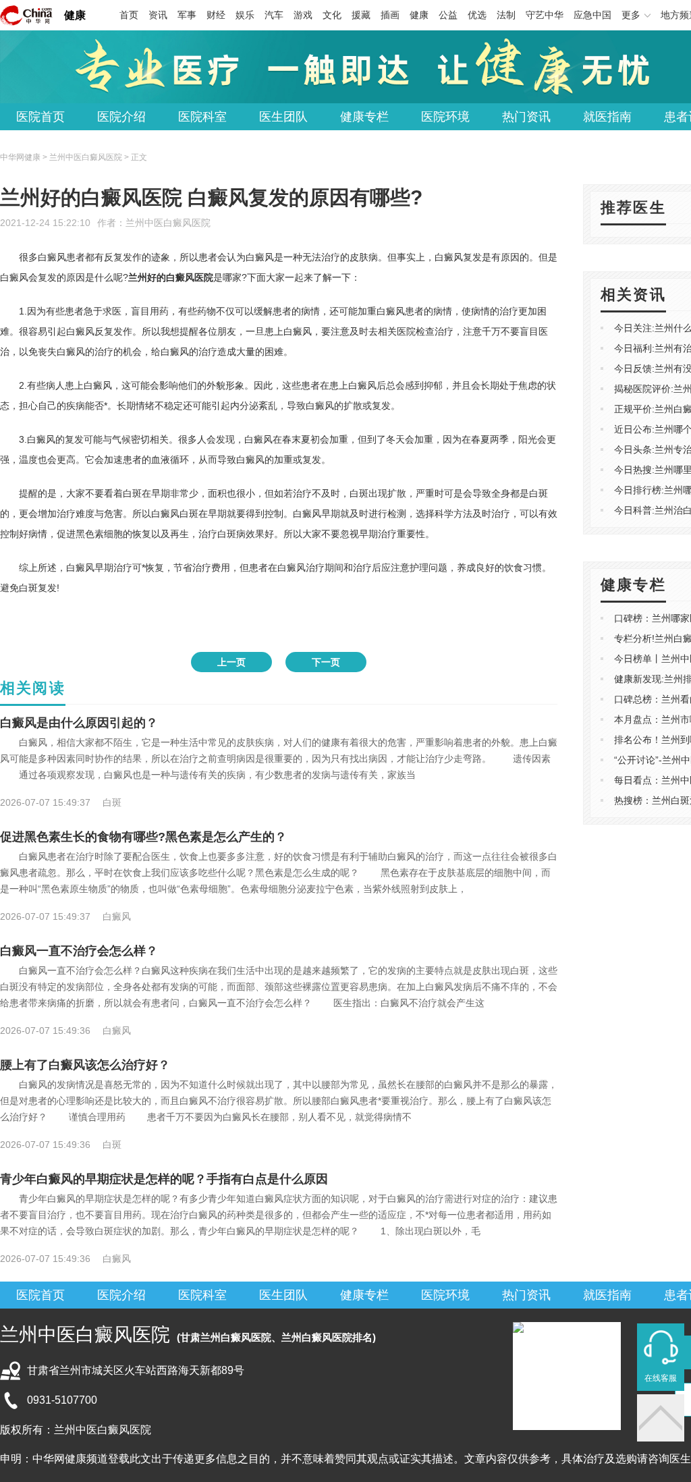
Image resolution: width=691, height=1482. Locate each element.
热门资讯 (526, 117)
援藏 (361, 14)
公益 (448, 14)
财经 (215, 14)
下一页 (326, 662)
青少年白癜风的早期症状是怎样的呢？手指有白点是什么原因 (164, 1179)
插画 (390, 14)
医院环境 (445, 117)
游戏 (303, 14)
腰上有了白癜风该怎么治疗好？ (85, 1065)
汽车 (274, 14)
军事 (186, 14)
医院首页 (40, 117)
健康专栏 (364, 117)
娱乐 (245, 14)
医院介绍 (121, 117)
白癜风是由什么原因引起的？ (79, 723)
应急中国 (592, 14)
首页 (128, 14)
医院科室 (202, 117)
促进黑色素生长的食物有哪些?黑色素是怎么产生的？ (143, 837)
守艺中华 (544, 14)
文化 (332, 14)
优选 (477, 14)
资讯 (157, 14)
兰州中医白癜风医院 (168, 222)
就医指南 (607, 117)
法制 (506, 14)
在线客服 (660, 1378)
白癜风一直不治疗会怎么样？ (79, 951)
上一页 (231, 662)
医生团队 (283, 117)
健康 (75, 15)
